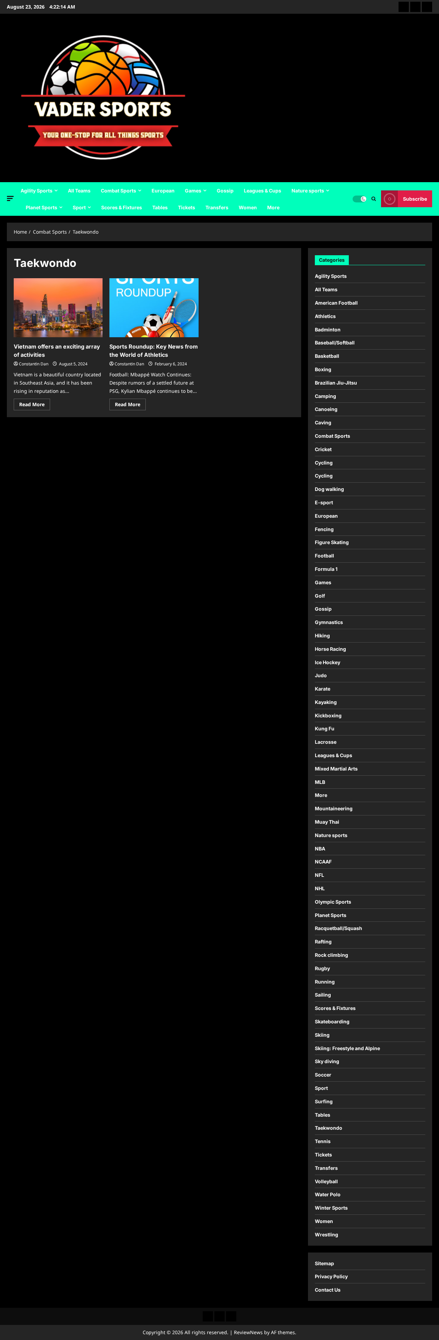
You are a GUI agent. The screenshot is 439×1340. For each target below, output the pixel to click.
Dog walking (329, 489)
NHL (320, 888)
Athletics (325, 316)
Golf (320, 596)
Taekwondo (328, 1128)
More (273, 207)
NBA (320, 848)
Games (193, 190)
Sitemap (324, 1263)
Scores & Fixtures (121, 207)
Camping (325, 396)
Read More (34, 405)
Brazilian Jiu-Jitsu (336, 383)
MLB (320, 782)
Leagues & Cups (262, 190)
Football (324, 556)
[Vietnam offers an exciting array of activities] (58, 308)
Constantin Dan (33, 364)
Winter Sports (331, 1208)
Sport (79, 207)
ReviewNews (248, 1332)
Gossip (225, 190)
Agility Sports (36, 190)
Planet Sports (41, 207)
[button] (10, 198)
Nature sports (308, 190)
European (163, 190)
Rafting (323, 941)
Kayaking (326, 702)
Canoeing (326, 409)
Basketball (327, 356)
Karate (322, 689)
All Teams (79, 190)
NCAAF (323, 862)
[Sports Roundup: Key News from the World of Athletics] (153, 308)
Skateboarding (332, 1021)
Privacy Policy (331, 1276)
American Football (336, 303)
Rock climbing (331, 955)
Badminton (328, 329)
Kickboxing (328, 715)
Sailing (323, 995)
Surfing (324, 1101)
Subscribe (415, 199)
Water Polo (328, 1194)
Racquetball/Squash (338, 928)
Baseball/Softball (335, 342)
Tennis (323, 1141)
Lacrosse (325, 742)
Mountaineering (334, 808)
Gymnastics (329, 622)
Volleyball (326, 1181)
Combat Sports (118, 190)
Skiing (322, 1035)
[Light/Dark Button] (359, 199)
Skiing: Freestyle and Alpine (347, 1048)
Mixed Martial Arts (336, 769)
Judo (321, 675)
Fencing (324, 529)
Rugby (322, 968)
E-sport (324, 502)
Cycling (324, 463)
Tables (160, 207)
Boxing (323, 369)
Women (248, 207)
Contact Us (328, 1290)
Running (325, 982)
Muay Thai (327, 822)
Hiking (322, 635)
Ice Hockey (327, 662)
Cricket (323, 449)
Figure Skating (332, 542)
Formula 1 (326, 569)
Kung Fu (324, 728)
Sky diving (327, 1061)
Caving (323, 422)
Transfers (216, 207)
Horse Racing (330, 649)
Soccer (323, 1075)
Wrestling (326, 1234)
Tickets (186, 207)
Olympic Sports (333, 902)
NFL (319, 875)
